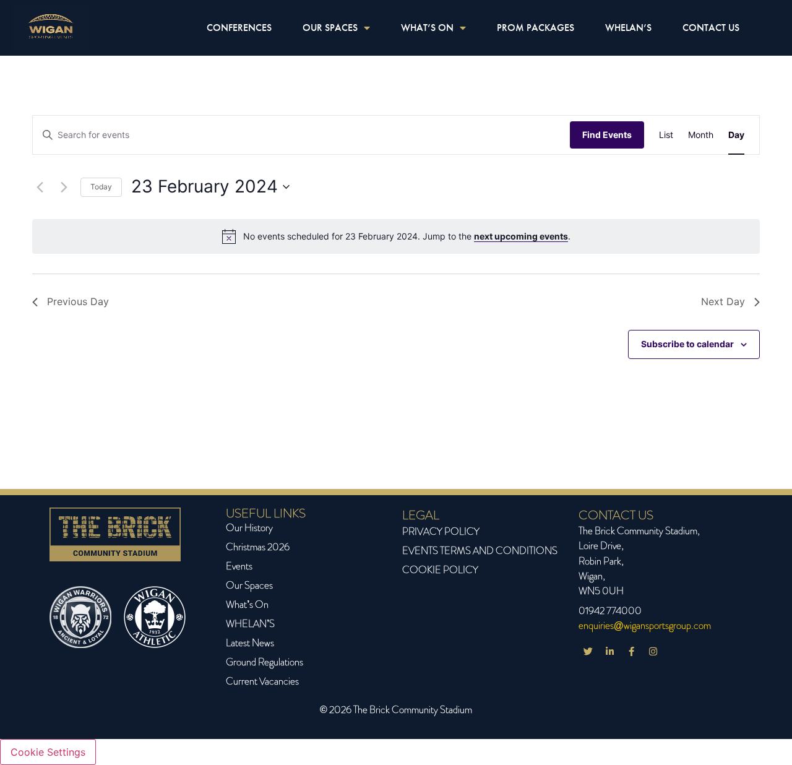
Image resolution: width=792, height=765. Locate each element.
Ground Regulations (264, 662)
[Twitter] (588, 651)
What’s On (247, 604)
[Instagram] (653, 651)
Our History (249, 528)
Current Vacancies (262, 681)
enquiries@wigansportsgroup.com (645, 625)
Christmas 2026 (258, 547)
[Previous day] (39, 186)
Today (101, 186)
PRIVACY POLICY (441, 531)
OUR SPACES (330, 27)
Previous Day (78, 301)
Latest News (250, 643)
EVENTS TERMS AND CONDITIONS (479, 550)
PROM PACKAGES (535, 27)
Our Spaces (249, 585)
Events (239, 566)
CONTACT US (710, 27)
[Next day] (63, 186)
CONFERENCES (239, 27)
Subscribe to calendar (687, 344)
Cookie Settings (48, 752)
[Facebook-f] (631, 651)
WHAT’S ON (427, 27)
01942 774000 (610, 610)
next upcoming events (521, 236)
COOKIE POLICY (440, 570)
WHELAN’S (628, 27)
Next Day (723, 301)
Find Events (607, 134)
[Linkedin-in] (609, 651)
